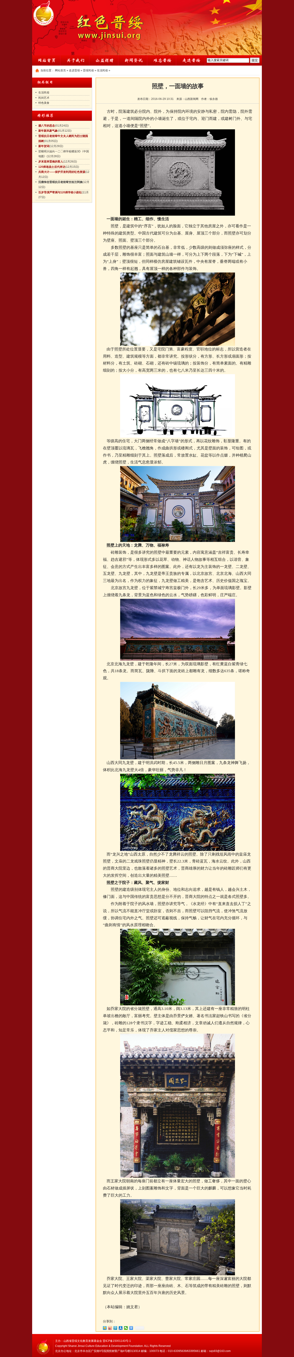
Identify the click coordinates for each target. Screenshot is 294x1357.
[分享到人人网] (121, 1328)
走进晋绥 (74, 70)
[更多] (131, 1328)
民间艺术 (43, 97)
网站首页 (60, 70)
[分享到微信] (126, 1328)
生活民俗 (102, 70)
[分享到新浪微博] (110, 1328)
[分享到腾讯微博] (115, 1328)
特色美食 (43, 102)
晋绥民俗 (88, 70)
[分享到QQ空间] (105, 1328)
